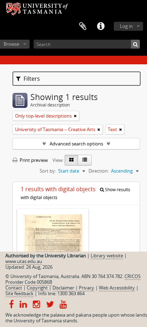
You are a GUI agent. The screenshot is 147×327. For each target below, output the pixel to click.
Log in (126, 26)
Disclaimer (63, 287)
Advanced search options (76, 143)
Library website (107, 255)
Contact (13, 287)
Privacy (86, 287)
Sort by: (48, 171)
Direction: (98, 171)
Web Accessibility (117, 287)
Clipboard (83, 26)
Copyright (37, 287)
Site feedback (19, 293)
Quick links (101, 26)
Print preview (33, 160)
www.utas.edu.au (23, 261)
